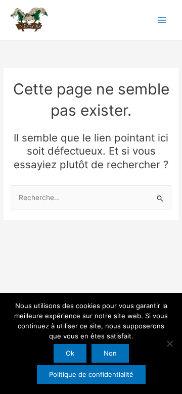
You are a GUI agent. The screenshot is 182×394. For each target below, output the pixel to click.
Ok (70, 353)
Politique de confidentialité (91, 374)
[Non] (169, 343)
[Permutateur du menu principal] (162, 20)
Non (110, 353)
